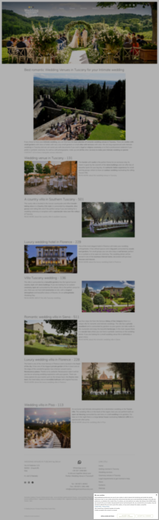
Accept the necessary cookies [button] (126, 516)
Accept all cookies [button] (144, 516)
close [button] (156, 495)
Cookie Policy (98, 506)
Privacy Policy (105, 506)
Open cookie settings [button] (107, 516)
